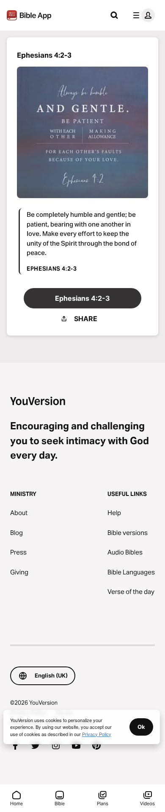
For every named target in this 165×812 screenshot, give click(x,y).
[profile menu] (142, 15)
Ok (141, 726)
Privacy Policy (96, 734)
